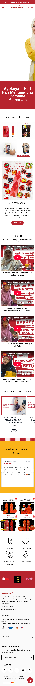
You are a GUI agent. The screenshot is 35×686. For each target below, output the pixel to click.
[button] (2, 471)
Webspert (17, 680)
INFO (3, 642)
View (13, 430)
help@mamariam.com (11, 609)
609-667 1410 (8, 606)
